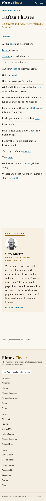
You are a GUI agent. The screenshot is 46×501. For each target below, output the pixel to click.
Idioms (5, 388)
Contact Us (7, 429)
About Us (6, 419)
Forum (4, 408)
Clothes (6, 56)
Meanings (6, 383)
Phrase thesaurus (16, 340)
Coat (4, 62)
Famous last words (10, 398)
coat (12, 44)
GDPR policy (7, 455)
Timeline (5, 424)
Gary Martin (14, 253)
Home (4, 340)
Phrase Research (9, 439)
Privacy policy (8, 465)
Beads (5, 50)
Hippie (18, 141)
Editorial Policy (8, 444)
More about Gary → (14, 307)
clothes (34, 108)
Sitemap (5, 485)
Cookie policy (8, 460)
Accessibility (7, 470)
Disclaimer (6, 475)
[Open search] (36, 3)
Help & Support (8, 434)
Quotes (5, 403)
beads (11, 124)
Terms (5, 480)
